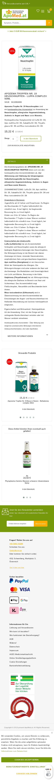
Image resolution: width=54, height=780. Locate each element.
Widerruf (13, 643)
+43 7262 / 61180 (16, 544)
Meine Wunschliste (38, 10)
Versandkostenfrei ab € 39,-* (18, 4)
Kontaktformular (16, 550)
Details (12, 161)
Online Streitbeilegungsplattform (23, 658)
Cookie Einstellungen (18, 662)
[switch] (48, 774)
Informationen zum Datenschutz (14, 751)
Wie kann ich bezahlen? (19, 631)
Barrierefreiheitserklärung (20, 666)
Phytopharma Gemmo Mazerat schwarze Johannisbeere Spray (27, 482)
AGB (11, 639)
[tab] (27, 161)
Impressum (14, 650)
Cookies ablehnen (26, 774)
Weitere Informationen (20, 336)
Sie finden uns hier (17, 568)
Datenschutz (15, 647)
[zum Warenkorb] (49, 11)
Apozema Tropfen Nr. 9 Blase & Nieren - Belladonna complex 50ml (28, 402)
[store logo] (15, 14)
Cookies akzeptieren (27, 760)
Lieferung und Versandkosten (21, 628)
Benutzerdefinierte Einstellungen (26, 767)
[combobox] (27, 23)
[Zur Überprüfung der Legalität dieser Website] (22, 675)
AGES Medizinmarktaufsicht (21, 654)
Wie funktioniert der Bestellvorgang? (24, 635)
